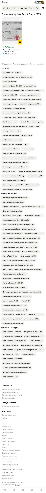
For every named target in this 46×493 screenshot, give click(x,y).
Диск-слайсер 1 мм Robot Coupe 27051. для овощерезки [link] (11, 50)
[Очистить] (37, 8)
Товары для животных (9, 456)
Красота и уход (7, 438)
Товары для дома (7, 432)
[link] (12, 72)
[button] (43, 8)
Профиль (41, 490)
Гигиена (4, 424)
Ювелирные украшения (10, 465)
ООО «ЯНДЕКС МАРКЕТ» (15, 482)
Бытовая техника (7, 421)
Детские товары (7, 462)
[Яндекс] (17, 485)
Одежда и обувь (7, 430)
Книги (4, 447)
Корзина (32, 490)
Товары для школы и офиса (11, 450)
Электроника (6, 427)
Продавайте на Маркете (10, 392)
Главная (4, 490)
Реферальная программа (10, 406)
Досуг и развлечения (9, 415)
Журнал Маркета (7, 478)
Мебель (4, 418)
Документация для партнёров (12, 395)
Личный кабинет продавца (11, 389)
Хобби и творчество (8, 441)
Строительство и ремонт (10, 459)
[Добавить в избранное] (20, 19)
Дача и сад (5, 444)
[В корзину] (20, 42)
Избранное (23, 490)
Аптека (4, 435)
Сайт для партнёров (8, 398)
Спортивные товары (8, 453)
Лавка (13, 490)
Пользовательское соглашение (12, 469)
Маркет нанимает (8, 475)
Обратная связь (7, 472)
